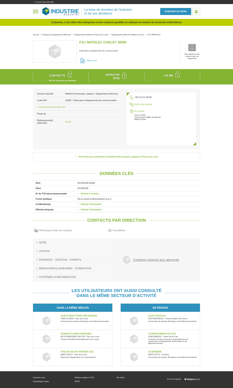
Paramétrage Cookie (41, 381)
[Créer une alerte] (192, 47)
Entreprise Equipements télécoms (56, 35)
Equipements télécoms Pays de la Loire (91, 35)
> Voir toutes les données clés (51, 107)
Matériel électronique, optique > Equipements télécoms (91, 94)
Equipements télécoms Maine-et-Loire (128, 35)
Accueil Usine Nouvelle (45, 2)
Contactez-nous (39, 378)
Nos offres (120, 378)
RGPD (77, 381)
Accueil (36, 35)
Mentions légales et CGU (84, 378)
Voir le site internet (143, 104)
